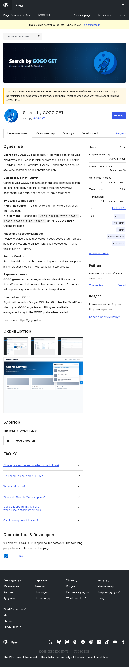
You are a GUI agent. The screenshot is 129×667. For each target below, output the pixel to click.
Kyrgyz (15, 642)
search (120, 230)
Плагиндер (42, 592)
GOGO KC (39, 118)
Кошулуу (103, 580)
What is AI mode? (14, 486)
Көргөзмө (41, 580)
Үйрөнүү (71, 580)
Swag (103, 598)
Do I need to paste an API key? (23, 476)
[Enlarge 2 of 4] (51, 341)
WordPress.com (14, 609)
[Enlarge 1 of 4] (23, 341)
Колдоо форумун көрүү (104, 317)
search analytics (116, 236)
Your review (96, 285)
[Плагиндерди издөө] (39, 36)
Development (90, 133)
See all (122, 285)
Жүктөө (118, 115)
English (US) (119, 208)
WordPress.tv (76, 598)
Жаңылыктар (11, 586)
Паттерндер (43, 598)
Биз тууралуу (12, 580)
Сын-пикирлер (45, 133)
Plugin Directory (12, 15)
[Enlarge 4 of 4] (78, 362)
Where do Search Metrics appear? (24, 497)
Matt (8, 615)
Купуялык (9, 598)
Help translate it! (91, 24)
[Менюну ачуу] (123, 5)
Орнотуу (68, 133)
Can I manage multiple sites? (20, 520)
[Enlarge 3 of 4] (78, 341)
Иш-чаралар (106, 586)
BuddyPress (12, 627)
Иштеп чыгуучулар (78, 592)
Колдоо (120, 133)
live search (118, 223)
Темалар (40, 586)
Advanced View (99, 253)
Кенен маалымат (18, 133)
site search (118, 243)
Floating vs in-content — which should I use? (31, 465)
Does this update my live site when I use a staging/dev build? (22, 508)
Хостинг (8, 592)
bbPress (10, 621)
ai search (119, 216)
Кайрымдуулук (109, 592)
